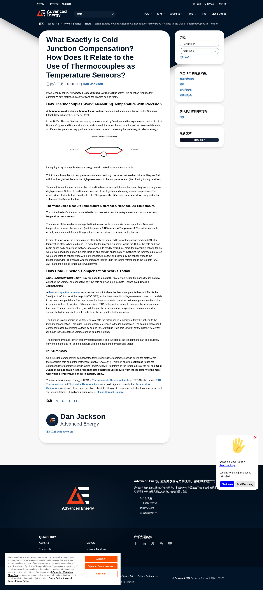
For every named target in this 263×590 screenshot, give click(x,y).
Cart (222, 4)
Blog (88, 23)
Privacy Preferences (148, 576)
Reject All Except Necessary (101, 566)
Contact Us (45, 549)
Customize (101, 574)
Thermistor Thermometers (83, 384)
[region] (63, 568)
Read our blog (227, 465)
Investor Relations (96, 549)
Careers (90, 542)
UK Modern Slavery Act (122, 576)
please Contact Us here (110, 392)
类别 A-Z (184, 57)
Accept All (101, 559)
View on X (199, 140)
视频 (182, 84)
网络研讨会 (186, 95)
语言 (198, 4)
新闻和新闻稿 (187, 79)
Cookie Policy (55, 578)
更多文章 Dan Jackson (60, 431)
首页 (41, 23)
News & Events (72, 23)
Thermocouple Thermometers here (112, 380)
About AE (54, 23)
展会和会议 (186, 89)
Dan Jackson (93, 84)
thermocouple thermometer (64, 292)
